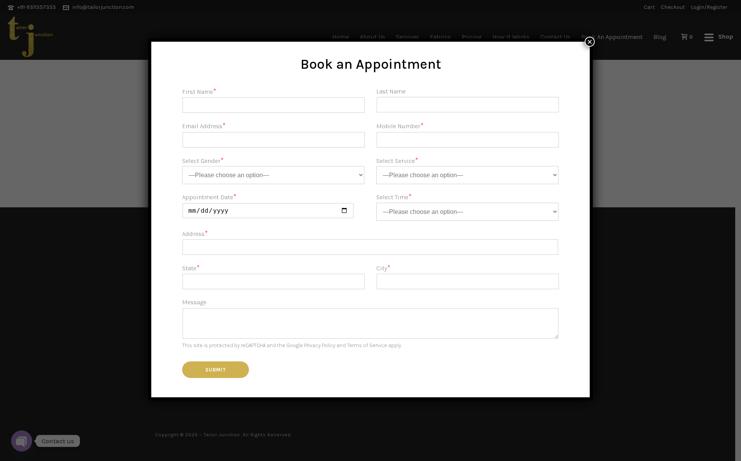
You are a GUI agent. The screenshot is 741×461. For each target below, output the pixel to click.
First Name (199, 91)
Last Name (391, 91)
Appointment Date (209, 197)
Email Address (204, 126)
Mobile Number (400, 126)
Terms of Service (367, 345)
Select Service (397, 160)
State (191, 268)
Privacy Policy (319, 345)
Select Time (394, 197)
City (383, 268)
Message (194, 302)
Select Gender (203, 160)
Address (195, 233)
